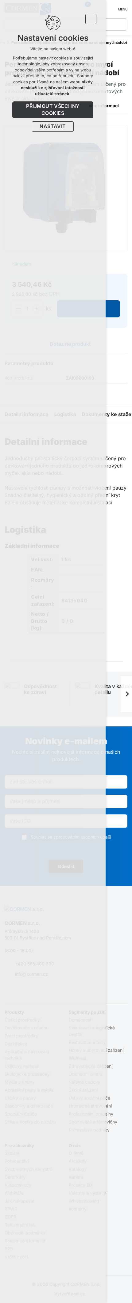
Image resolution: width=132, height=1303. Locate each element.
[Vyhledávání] (121, 24)
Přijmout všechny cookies (53, 110)
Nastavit (53, 126)
